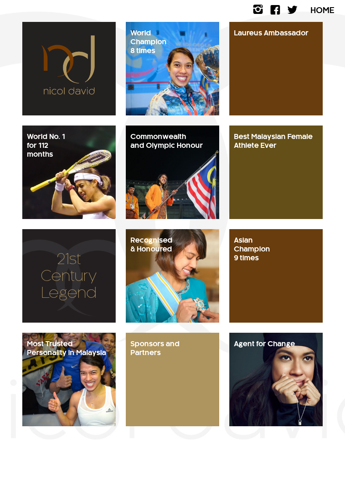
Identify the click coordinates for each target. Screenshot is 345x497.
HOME (322, 10)
